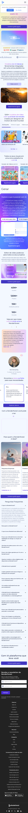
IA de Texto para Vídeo (14, 779)
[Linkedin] (21, 811)
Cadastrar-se (5, 490)
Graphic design (14, 744)
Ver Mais (13, 149)
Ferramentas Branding (14, 732)
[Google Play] (19, 795)
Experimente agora (14, 106)
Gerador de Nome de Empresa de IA (14, 784)
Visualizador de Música (14, 754)
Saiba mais (6, 346)
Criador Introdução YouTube (14, 757)
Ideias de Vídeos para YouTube (14, 789)
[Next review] (16, 327)
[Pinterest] (12, 811)
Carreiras (14, 709)
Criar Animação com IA (14, 774)
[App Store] (9, 795)
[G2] (6, 50)
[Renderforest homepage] (3, 2)
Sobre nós (14, 704)
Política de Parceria (14, 724)
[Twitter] (15, 811)
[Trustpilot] (13, 50)
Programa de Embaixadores (14, 726)
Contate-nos (14, 707)
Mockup (14, 749)
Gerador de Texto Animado (14, 766)
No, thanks (18, 10)
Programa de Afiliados (14, 714)
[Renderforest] (14, 805)
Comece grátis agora (14, 26)
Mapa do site (14, 721)
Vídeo (14, 739)
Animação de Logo (14, 762)
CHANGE (10, 10)
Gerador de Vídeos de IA (14, 772)
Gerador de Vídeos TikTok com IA (14, 786)
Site (14, 746)
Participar (5, 692)
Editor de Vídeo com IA (14, 777)
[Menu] (25, 2)
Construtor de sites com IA (14, 782)
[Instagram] (9, 811)
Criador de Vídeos (14, 764)
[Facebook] (6, 811)
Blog (14, 734)
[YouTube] (18, 811)
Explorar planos (14, 405)
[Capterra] (20, 50)
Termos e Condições (14, 719)
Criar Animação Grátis (14, 759)
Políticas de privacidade (14, 716)
